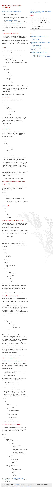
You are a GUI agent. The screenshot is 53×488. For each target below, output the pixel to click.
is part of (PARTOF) (37, 39)
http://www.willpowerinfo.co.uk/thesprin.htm (11, 11)
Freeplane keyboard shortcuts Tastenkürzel (41, 22)
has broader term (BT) (38, 40)
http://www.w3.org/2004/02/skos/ (11, 20)
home (48, 2)
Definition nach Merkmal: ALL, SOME (39, 52)
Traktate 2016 (41, 11)
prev (34, 2)
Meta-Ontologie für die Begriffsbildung (40, 18)
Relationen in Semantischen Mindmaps (40, 20)
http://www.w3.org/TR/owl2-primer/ (16, 23)
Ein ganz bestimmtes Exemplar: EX (39, 51)
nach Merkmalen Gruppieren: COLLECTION (41, 56)
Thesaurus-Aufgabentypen (37, 26)
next (39, 2)
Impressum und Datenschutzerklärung (23, 486)
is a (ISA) (35, 38)
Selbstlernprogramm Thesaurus (39, 24)
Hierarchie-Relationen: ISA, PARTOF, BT (40, 36)
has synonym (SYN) (37, 46)
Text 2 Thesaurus (35, 28)
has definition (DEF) (37, 45)
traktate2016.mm (33, 11)
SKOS (33, 30)
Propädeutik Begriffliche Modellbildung (40, 12)
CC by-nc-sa (16, 484)
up (36, 2)
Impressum (43, 2)
